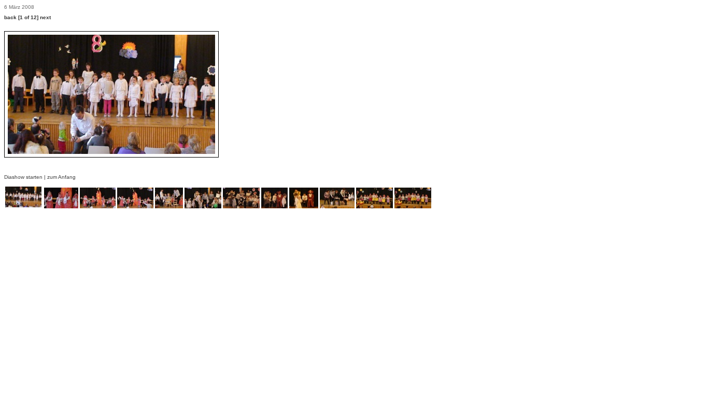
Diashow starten (23, 177)
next (45, 17)
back (10, 17)
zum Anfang (61, 177)
